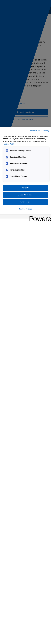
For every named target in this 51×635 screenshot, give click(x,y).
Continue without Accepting (39, 130)
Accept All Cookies (25, 195)
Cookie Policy (9, 144)
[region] (25, 381)
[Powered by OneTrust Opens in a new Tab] (39, 217)
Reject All (25, 188)
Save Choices (26, 202)
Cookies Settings (25, 209)
